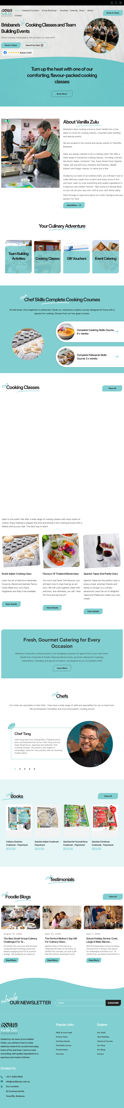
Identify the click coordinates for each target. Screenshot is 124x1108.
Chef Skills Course (63, 1045)
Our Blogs (101, 1050)
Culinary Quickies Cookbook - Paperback (17, 843)
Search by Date (33, 45)
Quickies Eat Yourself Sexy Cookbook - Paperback (75, 843)
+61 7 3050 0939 (14, 1077)
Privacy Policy (62, 1037)
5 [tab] (34, 769)
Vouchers (60, 1054)
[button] (116, 2)
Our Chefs (101, 1033)
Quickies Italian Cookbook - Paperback (47, 843)
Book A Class (113, 13)
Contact (100, 1054)
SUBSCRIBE (113, 1003)
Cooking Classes (63, 1041)
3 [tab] (24, 769)
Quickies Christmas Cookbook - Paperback (103, 843)
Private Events (62, 1050)
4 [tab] (29, 769)
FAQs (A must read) (64, 1033)
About (90, 10)
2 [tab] (19, 769)
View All (112, 388)
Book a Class (11, 45)
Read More (72, 205)
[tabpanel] (61, 745)
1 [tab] (15, 769)
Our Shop (101, 1045)
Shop (81, 10)
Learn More (62, 668)
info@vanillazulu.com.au (18, 1081)
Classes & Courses (30, 10)
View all (108, 796)
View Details (11, 604)
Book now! (62, 94)
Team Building (103, 1037)
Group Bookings (49, 10)
